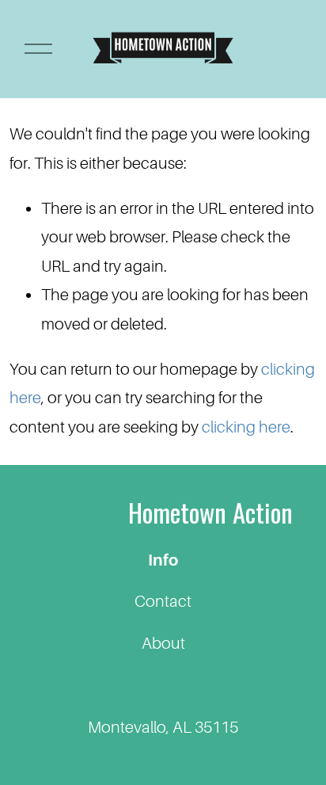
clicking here (246, 427)
